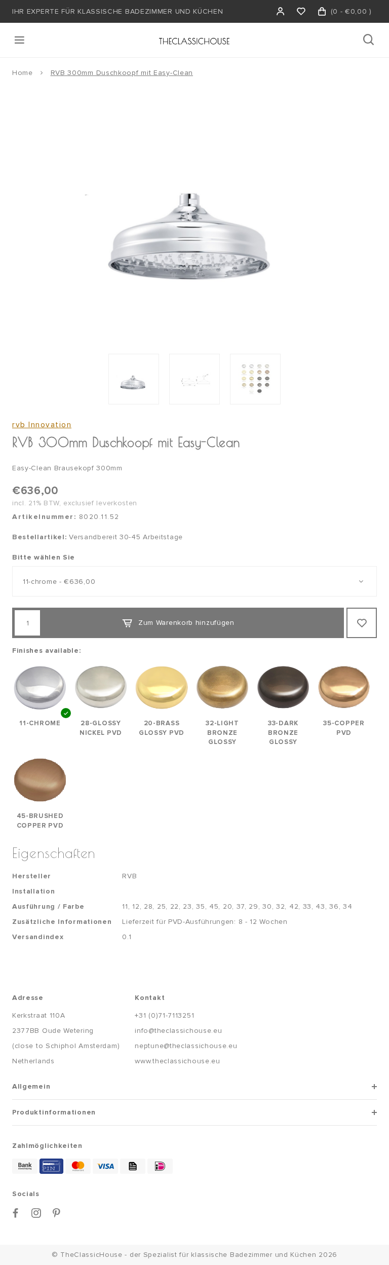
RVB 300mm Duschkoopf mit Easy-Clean (122, 72)
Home (22, 72)
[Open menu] (20, 40)
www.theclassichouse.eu (177, 1061)
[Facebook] (15, 1213)
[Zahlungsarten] (24, 1166)
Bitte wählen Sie (43, 557)
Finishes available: (46, 650)
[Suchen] (369, 40)
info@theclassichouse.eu (178, 1030)
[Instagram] (36, 1213)
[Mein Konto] (280, 11)
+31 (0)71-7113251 (164, 1015)
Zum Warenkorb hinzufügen (186, 622)
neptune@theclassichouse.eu (186, 1045)
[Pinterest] (56, 1213)
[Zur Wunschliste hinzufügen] (361, 623)
